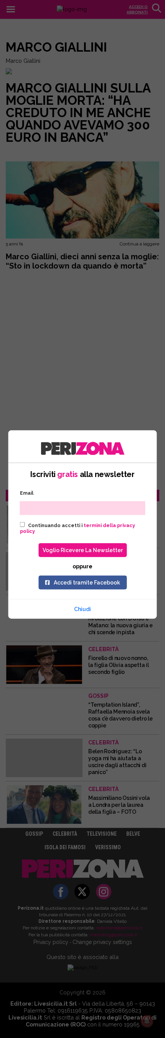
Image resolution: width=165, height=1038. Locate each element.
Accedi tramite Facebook (87, 582)
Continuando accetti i (77, 528)
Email (26, 493)
